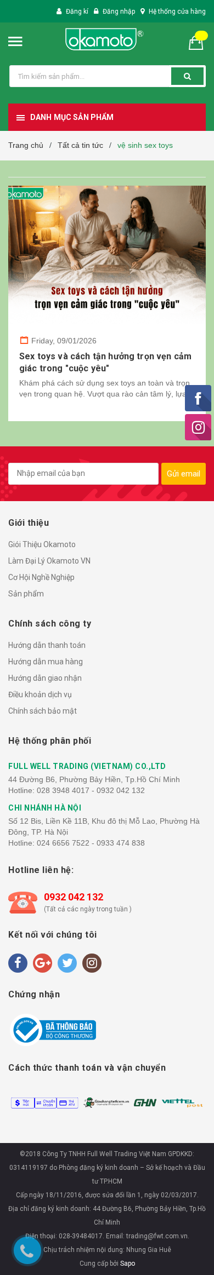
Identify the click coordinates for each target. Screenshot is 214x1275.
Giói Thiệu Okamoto (42, 544)
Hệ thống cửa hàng (177, 11)
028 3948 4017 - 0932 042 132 (91, 790)
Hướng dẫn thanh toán (47, 645)
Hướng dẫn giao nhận (45, 678)
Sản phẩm (26, 593)
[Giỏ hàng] (200, 42)
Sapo (127, 1263)
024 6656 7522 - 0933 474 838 (91, 842)
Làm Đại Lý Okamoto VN (49, 560)
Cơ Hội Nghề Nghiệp (41, 577)
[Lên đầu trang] (197, 1136)
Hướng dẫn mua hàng (45, 661)
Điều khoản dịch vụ (40, 694)
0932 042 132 (73, 897)
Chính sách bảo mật (42, 711)
